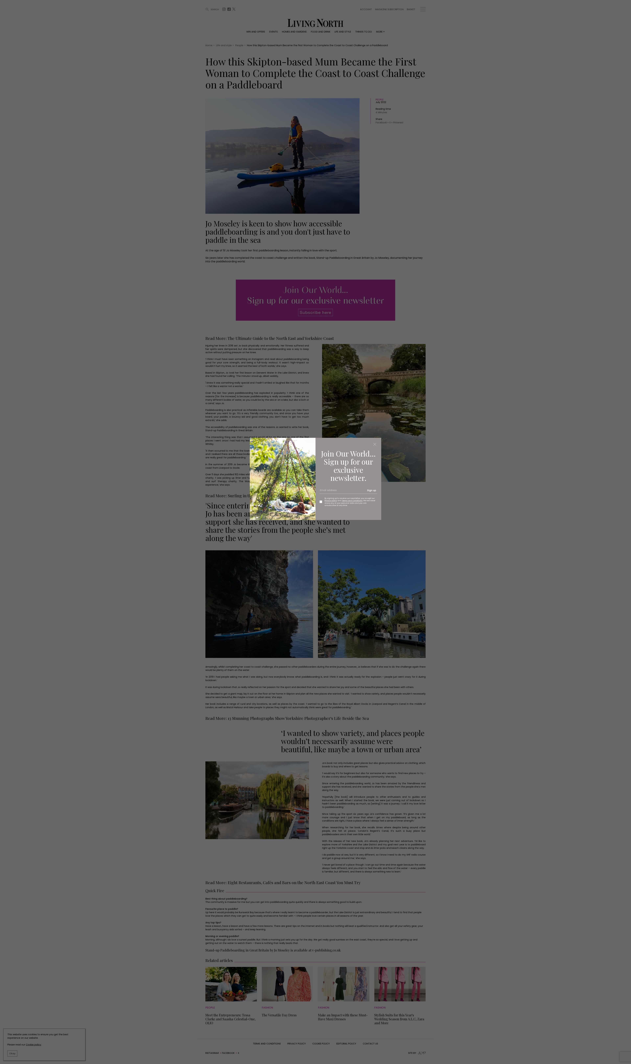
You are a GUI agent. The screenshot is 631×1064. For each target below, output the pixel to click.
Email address (327, 491)
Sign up (371, 490)
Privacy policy (331, 500)
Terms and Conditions (352, 500)
